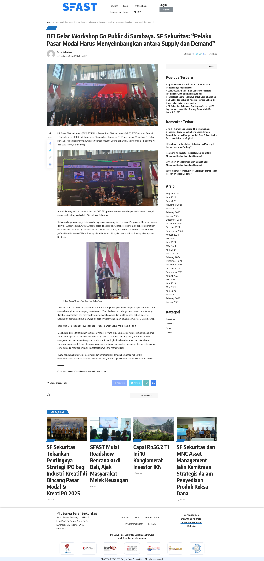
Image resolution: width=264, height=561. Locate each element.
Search (212, 66)
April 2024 (171, 249)
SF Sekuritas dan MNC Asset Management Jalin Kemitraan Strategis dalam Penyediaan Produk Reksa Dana (196, 470)
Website (191, 526)
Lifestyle (170, 323)
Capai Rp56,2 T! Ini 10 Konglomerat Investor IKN (151, 456)
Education (170, 319)
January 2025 (172, 216)
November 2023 (174, 264)
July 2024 (170, 238)
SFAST (104, 559)
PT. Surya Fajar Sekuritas (130, 559)
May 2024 (171, 246)
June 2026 (171, 197)
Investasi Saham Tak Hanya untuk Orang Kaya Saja (192, 96)
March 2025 (172, 208)
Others (169, 332)
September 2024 (174, 231)
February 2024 (173, 257)
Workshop (101, 371)
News (49, 22)
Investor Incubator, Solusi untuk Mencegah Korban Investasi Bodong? (187, 163)
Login (163, 5)
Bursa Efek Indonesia (77, 371)
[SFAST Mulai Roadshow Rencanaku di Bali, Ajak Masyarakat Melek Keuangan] (110, 429)
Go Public (92, 371)
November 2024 (174, 223)
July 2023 (170, 279)
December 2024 (174, 219)
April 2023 (171, 290)
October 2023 (173, 268)
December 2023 (174, 261)
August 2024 (172, 234)
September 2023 (174, 272)
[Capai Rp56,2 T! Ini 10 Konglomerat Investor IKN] (153, 429)
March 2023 (172, 294)
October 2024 (173, 227)
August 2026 (172, 193)
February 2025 (173, 212)
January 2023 (172, 302)
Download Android (191, 518)
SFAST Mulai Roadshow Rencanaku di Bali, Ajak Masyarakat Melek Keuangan (109, 463)
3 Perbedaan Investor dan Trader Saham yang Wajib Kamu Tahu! (102, 325)
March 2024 (172, 253)
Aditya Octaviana (64, 52)
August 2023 (172, 276)
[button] (166, 9)
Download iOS (191, 515)
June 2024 (171, 242)
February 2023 (173, 298)
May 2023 (171, 287)
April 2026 (171, 201)
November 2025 (174, 204)
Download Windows (191, 522)
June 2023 (171, 283)
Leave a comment (145, 396)
